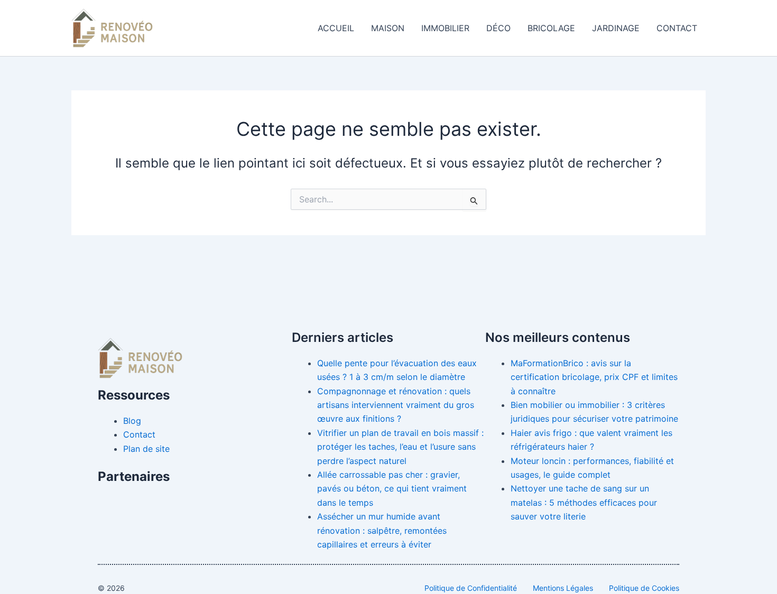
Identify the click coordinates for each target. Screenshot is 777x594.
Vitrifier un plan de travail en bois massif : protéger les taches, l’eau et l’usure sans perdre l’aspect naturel (400, 447)
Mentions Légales (563, 587)
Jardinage (616, 28)
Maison (387, 28)
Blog (132, 420)
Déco (498, 28)
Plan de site (146, 448)
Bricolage (551, 28)
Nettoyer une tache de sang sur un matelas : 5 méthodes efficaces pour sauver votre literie (584, 502)
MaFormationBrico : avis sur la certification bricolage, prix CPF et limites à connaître (594, 377)
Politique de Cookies (644, 587)
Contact (676, 28)
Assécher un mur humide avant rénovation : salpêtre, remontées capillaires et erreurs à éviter (382, 530)
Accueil (336, 28)
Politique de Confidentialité (470, 587)
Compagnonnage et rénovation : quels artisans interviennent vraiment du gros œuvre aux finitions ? (395, 405)
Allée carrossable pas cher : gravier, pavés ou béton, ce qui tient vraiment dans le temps (392, 488)
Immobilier (445, 28)
